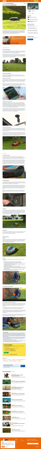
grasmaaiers (4, 359)
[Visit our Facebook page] (36, 446)
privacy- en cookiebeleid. (6, 445)
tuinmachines (13, 359)
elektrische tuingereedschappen (20, 359)
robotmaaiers (9, 359)
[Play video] (14, 294)
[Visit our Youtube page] (37, 446)
